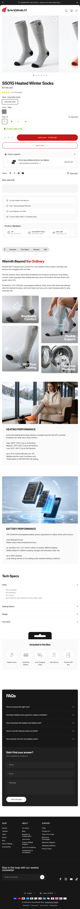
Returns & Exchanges (46, 838)
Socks (4, 837)
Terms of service (44, 905)
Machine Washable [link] (68, 367)
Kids (3, 840)
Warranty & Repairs (48, 842)
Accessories (6, 847)
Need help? (74, 173)
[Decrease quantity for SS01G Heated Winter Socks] (4, 138)
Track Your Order (48, 834)
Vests (4, 834)
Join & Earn (26, 839)
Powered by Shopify (51, 902)
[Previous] (3, 2)
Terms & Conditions (29, 847)
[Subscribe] (42, 877)
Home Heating (7, 844)
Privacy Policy (47, 849)
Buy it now (40, 145)
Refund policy (26, 905)
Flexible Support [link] (69, 337)
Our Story (25, 828)
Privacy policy (34, 905)
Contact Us (46, 831)
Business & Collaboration (26, 835)
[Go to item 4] (41, 75)
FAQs (44, 828)
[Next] (77, 2)
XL (26, 121)
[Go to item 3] (39, 75)
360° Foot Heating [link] (29, 365)
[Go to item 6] (46, 75)
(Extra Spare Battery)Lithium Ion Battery (33, 160)
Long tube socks (10, 102)
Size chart (74, 117)
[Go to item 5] (43, 75)
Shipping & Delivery (48, 845)
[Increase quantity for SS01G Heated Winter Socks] (12, 138)
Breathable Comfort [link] (28, 317)
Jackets (5, 831)
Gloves (4, 828)
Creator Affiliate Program (27, 843)
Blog (23, 831)
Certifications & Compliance (27, 851)
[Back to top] (4, 249)
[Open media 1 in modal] (55, 19)
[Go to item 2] (36, 75)
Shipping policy (53, 905)
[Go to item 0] (33, 75)
